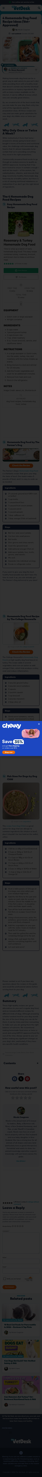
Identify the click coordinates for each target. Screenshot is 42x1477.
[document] (21, 738)
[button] (39, 724)
